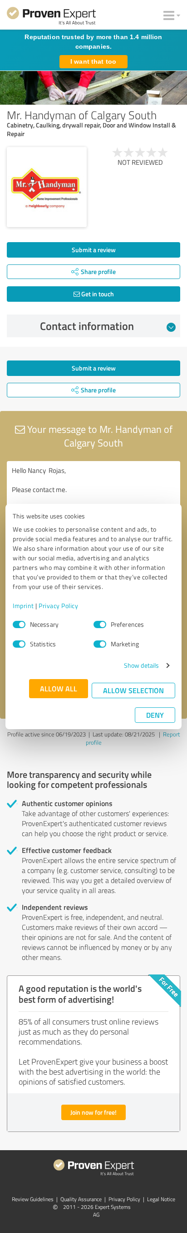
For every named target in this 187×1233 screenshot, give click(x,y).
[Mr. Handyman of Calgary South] (47, 187)
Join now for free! (93, 1112)
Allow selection (133, 690)
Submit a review (94, 249)
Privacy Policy (58, 605)
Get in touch (97, 293)
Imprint (23, 605)
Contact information (87, 326)
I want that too (93, 61)
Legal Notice (161, 1199)
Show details (141, 665)
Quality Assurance (81, 1199)
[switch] (100, 624)
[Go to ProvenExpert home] (51, 17)
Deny (155, 715)
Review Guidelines (33, 1199)
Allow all (58, 688)
